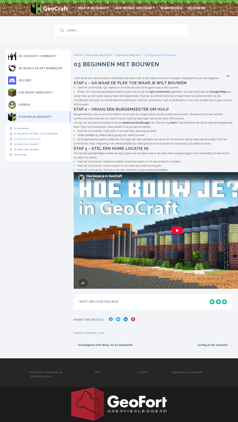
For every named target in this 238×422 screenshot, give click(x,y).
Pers (97, 372)
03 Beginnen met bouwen (27, 139)
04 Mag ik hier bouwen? (26, 144)
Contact (142, 372)
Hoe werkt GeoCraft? (98, 55)
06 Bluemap (20, 154)
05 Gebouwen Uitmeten (26, 149)
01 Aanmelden (21, 128)
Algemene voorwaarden (187, 372)
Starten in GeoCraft (128, 55)
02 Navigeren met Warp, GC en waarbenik (36, 133)
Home (77, 55)
